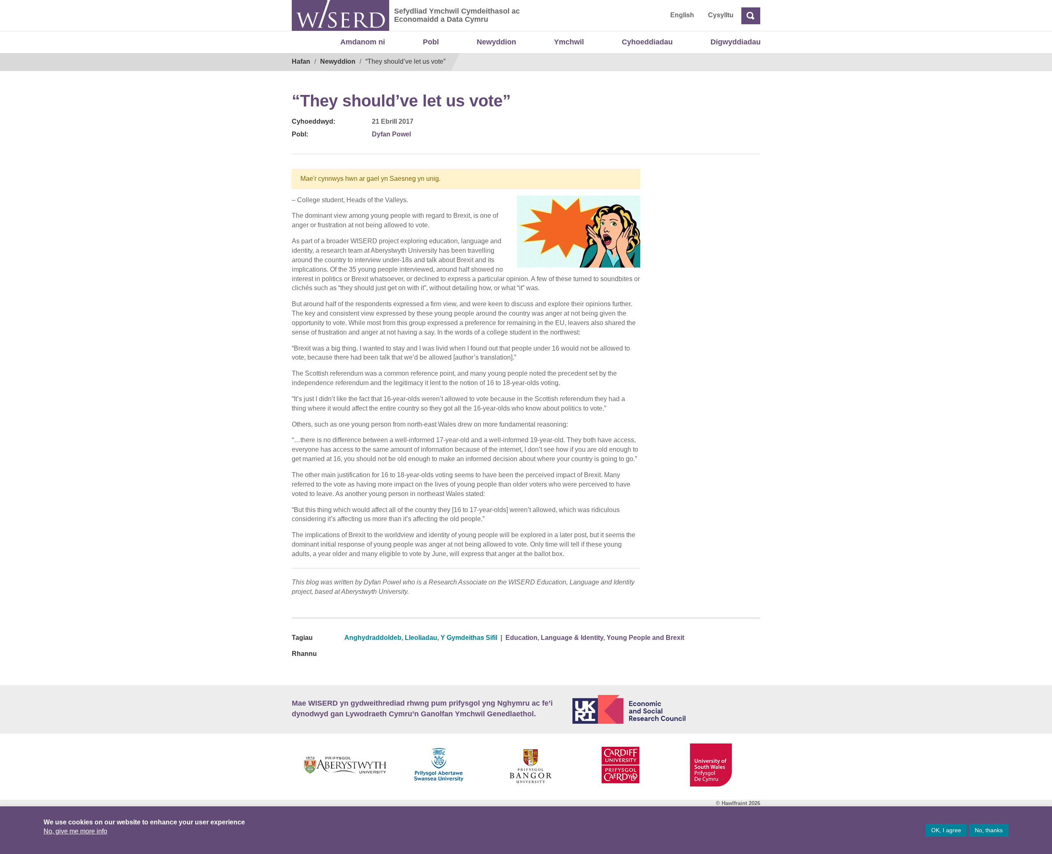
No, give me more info (75, 831)
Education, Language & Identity (554, 637)
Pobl (431, 42)
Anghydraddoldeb (372, 637)
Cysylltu (721, 15)
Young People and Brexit (645, 637)
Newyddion (496, 42)
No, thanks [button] (989, 830)
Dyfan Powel (391, 134)
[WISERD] (340, 15)
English (682, 15)
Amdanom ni (362, 42)
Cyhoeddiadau (647, 42)
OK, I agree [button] (946, 830)
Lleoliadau (421, 637)
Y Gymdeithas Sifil (469, 637)
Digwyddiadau (736, 42)
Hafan (301, 61)
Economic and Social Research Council (666, 709)
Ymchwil (569, 42)
